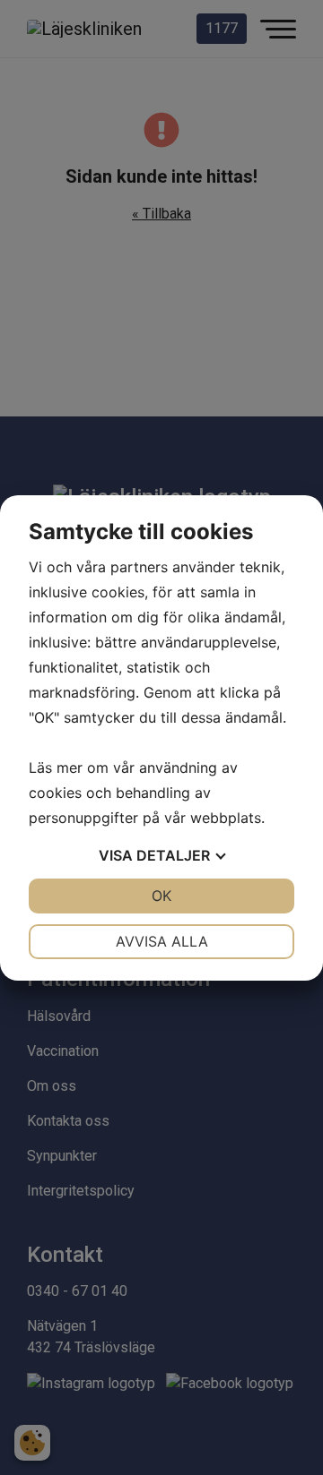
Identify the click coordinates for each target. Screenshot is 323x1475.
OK (161, 896)
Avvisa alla (162, 941)
